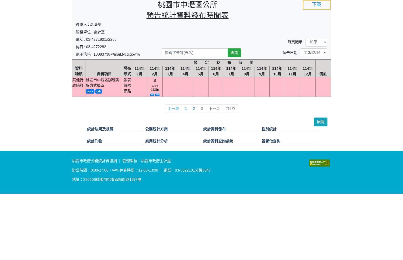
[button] (320, 122)
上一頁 (173, 109)
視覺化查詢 (271, 141)
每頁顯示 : (296, 42)
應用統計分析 (156, 141)
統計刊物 (94, 141)
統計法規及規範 (100, 129)
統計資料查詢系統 (218, 141)
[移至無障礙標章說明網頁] (319, 163)
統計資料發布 (214, 129)
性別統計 (269, 129)
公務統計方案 (156, 129)
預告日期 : (290, 53)
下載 (316, 4)
